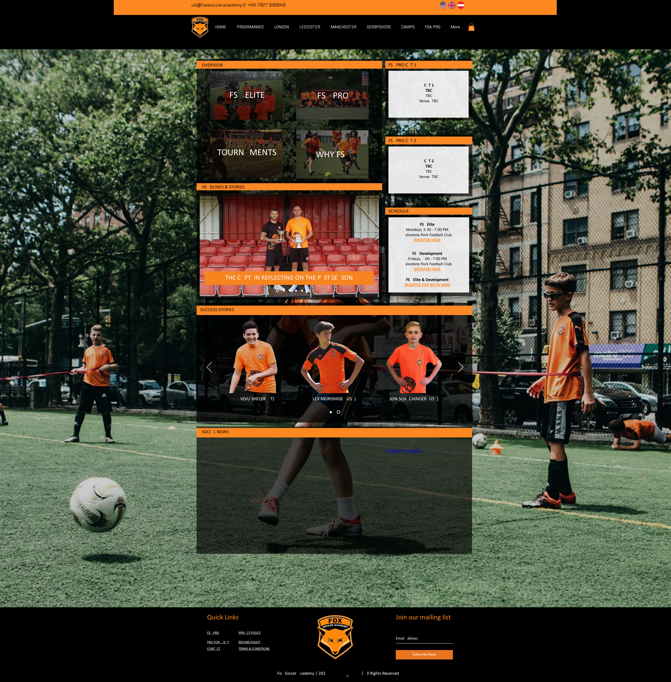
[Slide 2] (302, 291)
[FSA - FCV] (289, 290)
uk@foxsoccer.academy (216, 5)
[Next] (460, 367)
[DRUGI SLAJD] (338, 412)
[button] (471, 27)
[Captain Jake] (277, 291)
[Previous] (209, 367)
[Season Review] (283, 291)
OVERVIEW (212, 65)
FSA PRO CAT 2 (402, 140)
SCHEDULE (398, 211)
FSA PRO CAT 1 (402, 65)
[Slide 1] (296, 291)
